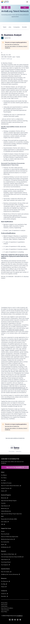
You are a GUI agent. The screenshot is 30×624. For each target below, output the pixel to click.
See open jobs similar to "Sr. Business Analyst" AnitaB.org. (16, 47)
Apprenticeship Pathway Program (8, 500)
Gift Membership (5, 547)
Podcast (3, 586)
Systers (3, 544)
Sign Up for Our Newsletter (14, 467)
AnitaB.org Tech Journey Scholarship (9, 574)
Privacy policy (12, 451)
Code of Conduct (5, 610)
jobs (9, 27)
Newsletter (3, 596)
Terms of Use (4, 604)
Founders (3, 503)
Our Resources (4, 581)
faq (25, 7)
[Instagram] (2, 7)
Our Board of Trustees (6, 483)
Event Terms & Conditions (7, 608)
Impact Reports (4, 559)
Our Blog (3, 584)
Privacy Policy (4, 603)
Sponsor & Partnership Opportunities (9, 536)
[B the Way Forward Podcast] (20, 620)
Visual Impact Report (6, 562)
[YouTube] (15, 620)
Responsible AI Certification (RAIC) (9, 519)
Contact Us (3, 593)
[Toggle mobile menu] (27, 2)
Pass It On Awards (5, 571)
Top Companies (4, 564)
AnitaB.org (19, 615)
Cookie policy (18, 451)
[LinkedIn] (9, 7)
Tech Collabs (4, 521)
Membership (4, 508)
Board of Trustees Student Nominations (10, 485)
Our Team (3, 480)
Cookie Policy (4, 606)
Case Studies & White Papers (8, 554)
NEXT (2, 516)
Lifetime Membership (6, 511)
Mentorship (3, 498)
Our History (4, 477)
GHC (2, 524)
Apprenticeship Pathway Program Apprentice (11, 513)
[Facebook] (6, 7)
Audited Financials (5, 488)
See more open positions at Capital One (15, 438)
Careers (3, 491)
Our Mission (4, 475)
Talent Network (4, 506)
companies (16, 27)
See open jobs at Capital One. (12, 44)
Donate (3, 531)
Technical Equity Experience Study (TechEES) (11, 557)
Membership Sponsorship (7, 539)
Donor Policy (4, 611)
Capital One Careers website (16, 329)
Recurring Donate (5, 534)
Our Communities (5, 542)
